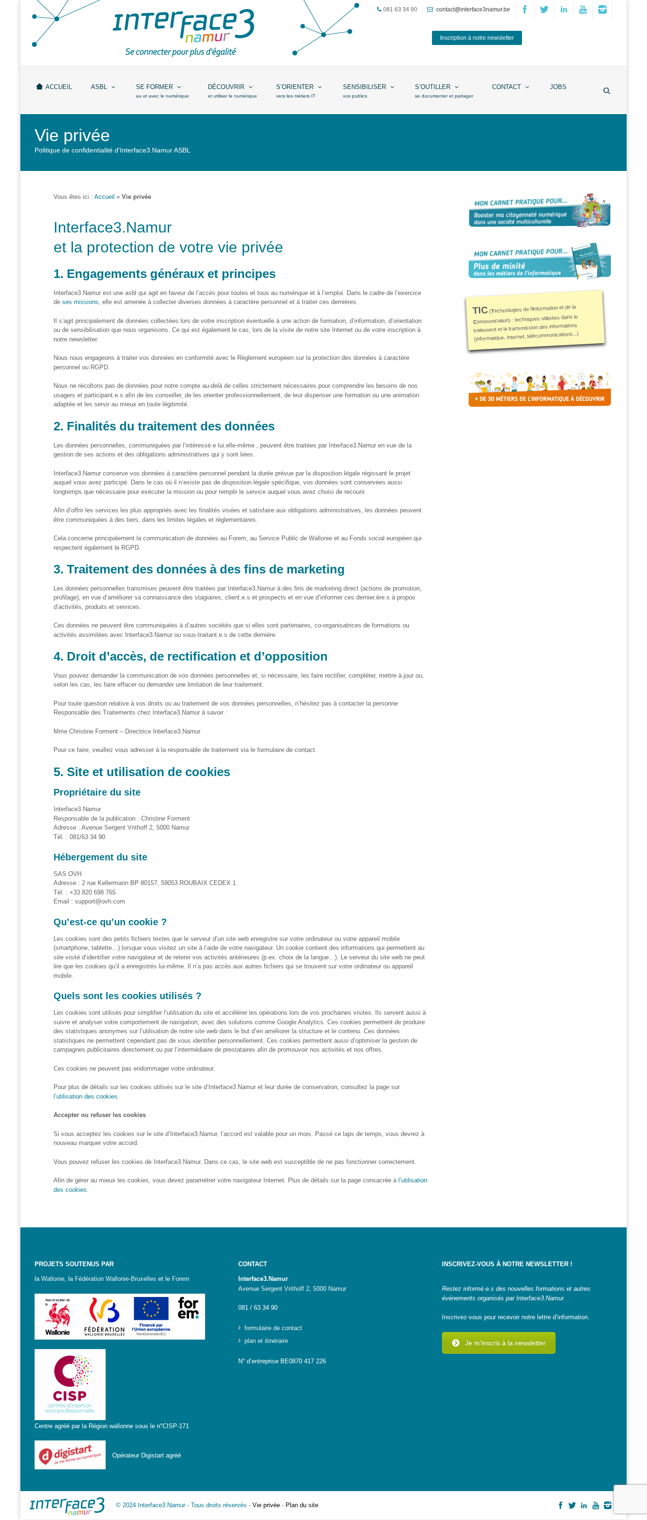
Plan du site (302, 1505)
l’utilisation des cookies (85, 1096)
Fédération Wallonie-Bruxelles (115, 1278)
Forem (180, 1278)
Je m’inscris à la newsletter (505, 1343)
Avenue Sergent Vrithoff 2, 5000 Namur (292, 1288)
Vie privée (266, 1505)
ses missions (80, 301)
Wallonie (52, 1278)
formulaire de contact (273, 1328)
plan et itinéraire (266, 1341)
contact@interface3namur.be (473, 9)
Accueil (104, 196)
